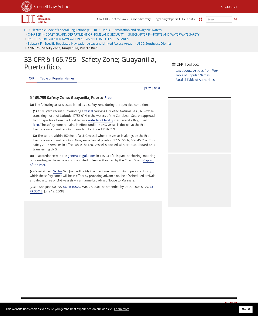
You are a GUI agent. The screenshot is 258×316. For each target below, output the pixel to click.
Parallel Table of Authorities (195, 80)
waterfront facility (100, 120)
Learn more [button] (121, 309)
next (157, 88)
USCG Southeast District (154, 43)
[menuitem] (102, 19)
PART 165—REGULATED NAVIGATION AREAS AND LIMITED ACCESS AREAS (79, 39)
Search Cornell (229, 7)
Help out (187, 19)
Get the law (119, 19)
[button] (235, 19)
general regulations (82, 156)
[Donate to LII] (200, 19)
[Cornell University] (26, 6)
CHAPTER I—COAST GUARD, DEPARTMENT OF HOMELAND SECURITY (76, 34)
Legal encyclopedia (166, 19)
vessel (88, 111)
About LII (102, 19)
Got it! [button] (246, 309)
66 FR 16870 (71, 187)
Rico (108, 97)
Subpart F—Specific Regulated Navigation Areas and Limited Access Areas (80, 43)
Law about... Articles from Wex (196, 70)
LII (25, 30)
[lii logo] (36, 19)
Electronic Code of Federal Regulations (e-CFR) (64, 30)
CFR (31, 78)
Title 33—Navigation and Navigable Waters (131, 30)
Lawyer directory (140, 19)
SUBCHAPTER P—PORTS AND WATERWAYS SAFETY (163, 34)
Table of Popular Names (57, 78)
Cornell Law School (51, 6)
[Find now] (235, 19)
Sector (57, 171)
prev (147, 88)
